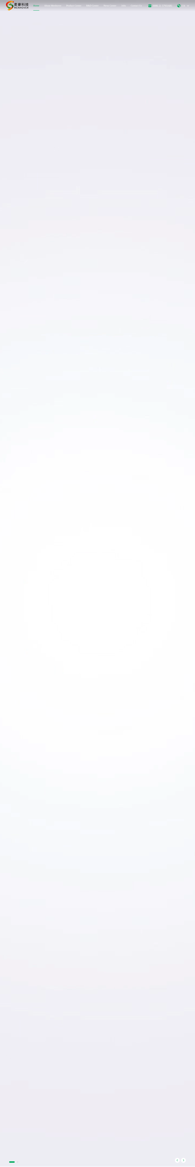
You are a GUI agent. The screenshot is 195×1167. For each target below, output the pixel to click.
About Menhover (52, 5)
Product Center (73, 5)
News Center (109, 5)
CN (183, 6)
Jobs (123, 5)
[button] (177, 1160)
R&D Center (92, 5)
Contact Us (136, 5)
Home (36, 5)
